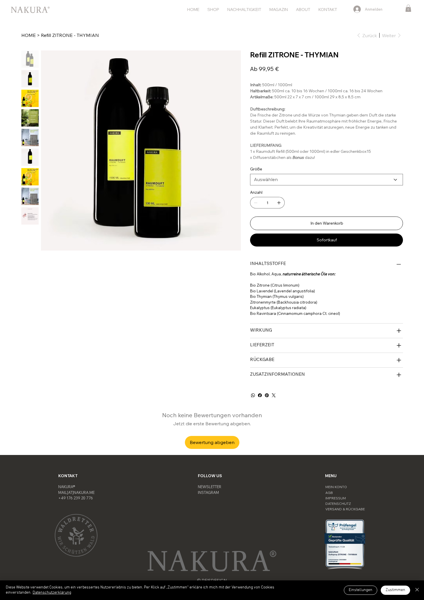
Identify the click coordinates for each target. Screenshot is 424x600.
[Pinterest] (267, 395)
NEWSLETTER (209, 486)
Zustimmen (395, 590)
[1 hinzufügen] (279, 202)
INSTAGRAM (208, 492)
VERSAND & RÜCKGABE (345, 509)
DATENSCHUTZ (338, 503)
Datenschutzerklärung (52, 592)
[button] (408, 8)
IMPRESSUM (335, 498)
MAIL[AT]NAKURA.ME (76, 492)
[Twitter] (274, 395)
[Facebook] (260, 395)
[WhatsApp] (253, 395)
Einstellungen (360, 590)
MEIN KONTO (336, 487)
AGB (329, 492)
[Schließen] (417, 590)
